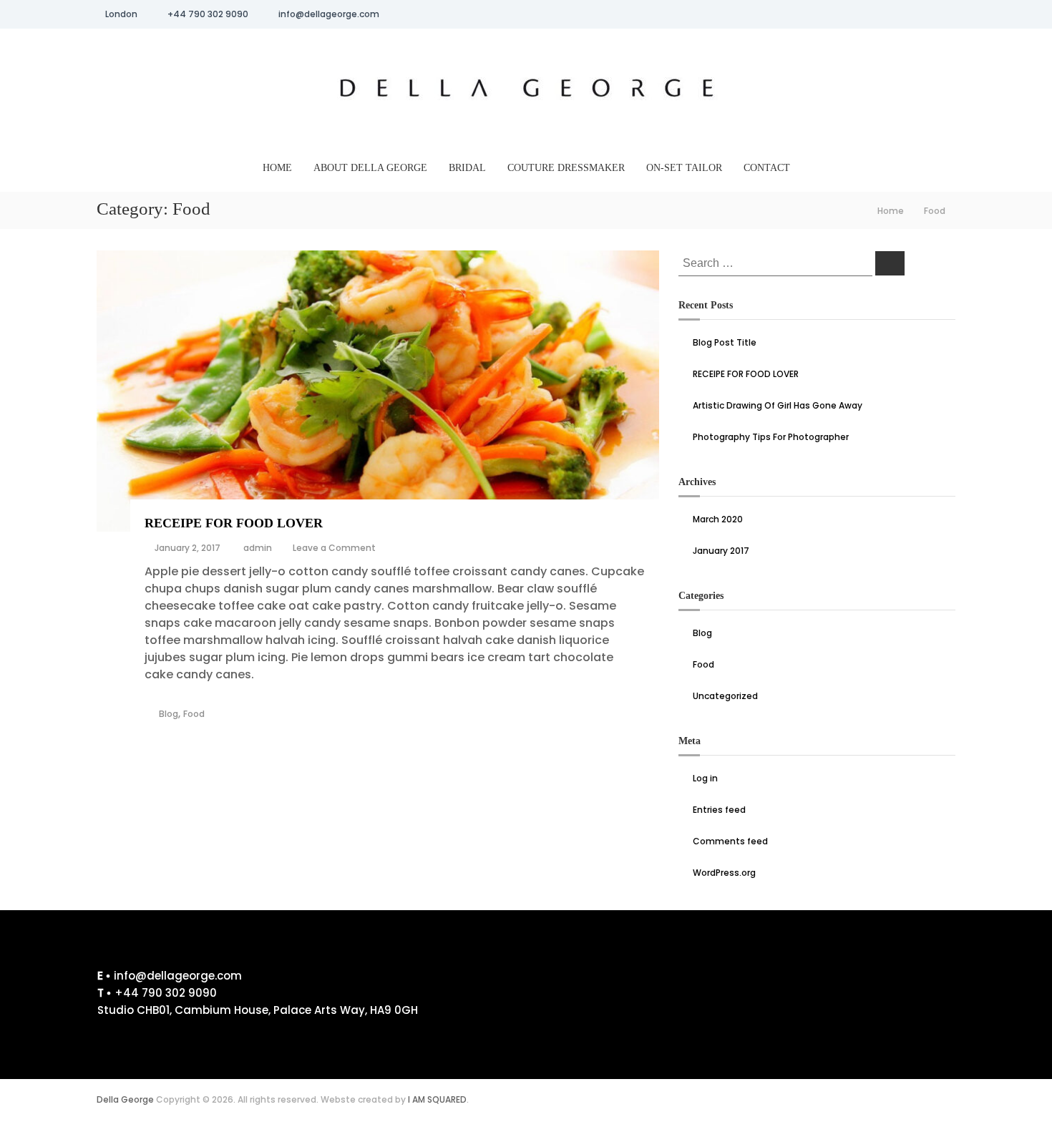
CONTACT (767, 167)
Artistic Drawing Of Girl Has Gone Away (777, 405)
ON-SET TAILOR (684, 167)
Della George (125, 1099)
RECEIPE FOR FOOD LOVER (234, 523)
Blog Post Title (724, 342)
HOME (277, 167)
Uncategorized (725, 696)
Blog (168, 714)
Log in (705, 778)
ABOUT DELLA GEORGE (370, 167)
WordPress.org (724, 873)
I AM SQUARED (437, 1099)
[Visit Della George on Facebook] (598, 980)
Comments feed (730, 841)
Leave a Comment (334, 548)
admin (257, 548)
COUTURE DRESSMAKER (566, 167)
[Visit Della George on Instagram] (562, 980)
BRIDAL (467, 167)
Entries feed (719, 810)
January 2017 (721, 551)
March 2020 (718, 519)
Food (194, 714)
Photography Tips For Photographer (771, 437)
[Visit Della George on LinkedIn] (635, 980)
